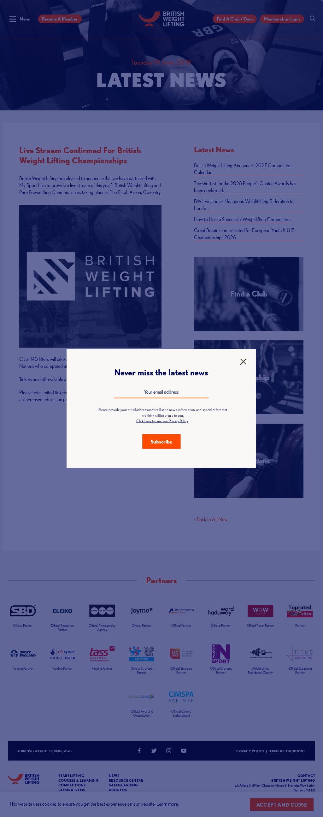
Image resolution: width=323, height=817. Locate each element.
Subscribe (161, 441)
